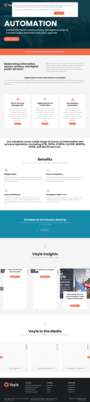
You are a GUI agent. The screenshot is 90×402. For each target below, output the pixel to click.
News (2, 272)
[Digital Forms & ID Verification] (45, 99)
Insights (2, 270)
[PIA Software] (72, 99)
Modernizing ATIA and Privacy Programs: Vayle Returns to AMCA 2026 (75, 296)
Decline (70, 13)
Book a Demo (11, 39)
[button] (2, 288)
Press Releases (34, 272)
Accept (59, 13)
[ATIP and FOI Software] (17, 99)
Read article (14, 276)
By (10, 368)
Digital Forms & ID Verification (45, 104)
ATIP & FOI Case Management (17, 104)
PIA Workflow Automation (72, 104)
